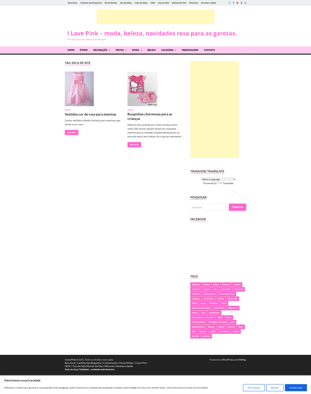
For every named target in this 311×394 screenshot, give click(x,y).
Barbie (206, 284)
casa (215, 289)
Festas (120, 50)
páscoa (211, 326)
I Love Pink (140, 362)
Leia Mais (70, 132)
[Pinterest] (237, 2)
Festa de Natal (141, 3)
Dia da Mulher (111, 3)
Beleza (151, 50)
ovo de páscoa (198, 322)
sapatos (203, 331)
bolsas (216, 284)
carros (207, 289)
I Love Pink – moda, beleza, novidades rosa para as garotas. (152, 33)
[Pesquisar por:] (218, 207)
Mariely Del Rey (179, 3)
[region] (155, 384)
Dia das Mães (126, 3)
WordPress (227, 359)
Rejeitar (275, 387)
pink (233, 322)
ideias (195, 312)
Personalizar (254, 387)
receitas (231, 326)
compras (196, 298)
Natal (228, 317)
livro (203, 312)
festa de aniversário (201, 308)
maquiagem (214, 312)
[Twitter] (229, 2)
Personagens (190, 50)
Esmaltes (213, 303)
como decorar (209, 294)
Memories (193, 3)
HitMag (242, 359)
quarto (221, 326)
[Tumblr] (241, 2)
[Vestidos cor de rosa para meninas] (93, 90)
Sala (194, 331)
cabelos (237, 284)
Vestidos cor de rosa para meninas (90, 114)
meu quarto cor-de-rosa (203, 317)
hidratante (233, 308)
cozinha (220, 298)
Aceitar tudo (296, 387)
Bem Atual (72, 3)
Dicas (194, 303)
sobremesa (224, 331)
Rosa (241, 326)
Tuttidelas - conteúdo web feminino (97, 369)
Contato (209, 50)
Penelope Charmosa (217, 322)
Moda (135, 50)
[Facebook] (233, 2)
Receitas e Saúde (208, 3)
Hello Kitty (219, 308)
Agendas (196, 284)
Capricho (196, 289)
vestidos (206, 336)
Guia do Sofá (163, 3)
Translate (228, 183)
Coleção (196, 294)
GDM (152, 3)
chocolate (238, 289)
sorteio (236, 331)
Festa (224, 303)
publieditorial (198, 326)
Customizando (110, 362)
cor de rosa (208, 298)
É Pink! (84, 50)
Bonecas (226, 284)
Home (71, 50)
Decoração (100, 50)
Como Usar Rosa (227, 294)
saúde (213, 331)
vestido (195, 336)
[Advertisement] (155, 17)
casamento (226, 289)
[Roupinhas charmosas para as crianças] (155, 90)
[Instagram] (245, 2)
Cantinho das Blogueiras (91, 3)
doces (203, 303)
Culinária (167, 50)
